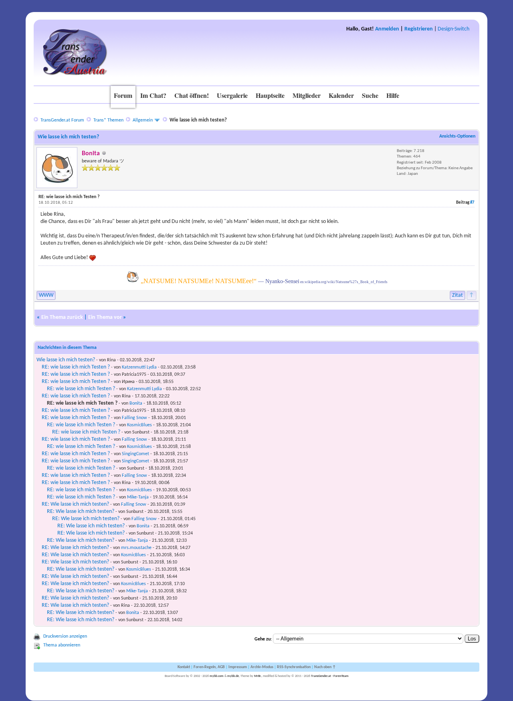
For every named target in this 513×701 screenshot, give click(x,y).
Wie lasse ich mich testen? (65, 360)
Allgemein (143, 120)
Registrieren (418, 29)
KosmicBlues (139, 425)
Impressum (237, 667)
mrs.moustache (136, 547)
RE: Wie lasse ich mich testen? (75, 504)
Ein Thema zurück (62, 317)
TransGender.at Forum (62, 120)
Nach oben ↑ (325, 667)
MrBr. (257, 676)
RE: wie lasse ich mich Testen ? (76, 367)
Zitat (457, 295)
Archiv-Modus (261, 667)
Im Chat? (153, 95)
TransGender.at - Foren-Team (330, 676)
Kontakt (184, 667)
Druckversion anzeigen (65, 636)
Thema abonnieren (61, 645)
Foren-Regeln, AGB (209, 667)
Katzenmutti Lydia (139, 367)
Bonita (135, 403)
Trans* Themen (108, 120)
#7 (472, 203)
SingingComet (135, 454)
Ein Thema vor (105, 317)
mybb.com (217, 676)
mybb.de (233, 676)
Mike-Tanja (138, 497)
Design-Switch (453, 29)
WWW (46, 295)
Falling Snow (134, 417)
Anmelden (387, 29)
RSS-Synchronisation (294, 667)
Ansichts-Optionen (457, 136)
